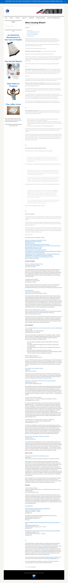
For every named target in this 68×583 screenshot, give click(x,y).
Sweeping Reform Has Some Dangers (33, 241)
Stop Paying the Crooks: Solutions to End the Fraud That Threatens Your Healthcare (43, 251)
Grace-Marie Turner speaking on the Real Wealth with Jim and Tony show (41, 515)
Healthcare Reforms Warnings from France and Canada (37, 244)
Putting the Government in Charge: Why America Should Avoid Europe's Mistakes (42, 530)
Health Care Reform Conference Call (33, 248)
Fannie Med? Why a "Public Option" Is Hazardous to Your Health (38, 255)
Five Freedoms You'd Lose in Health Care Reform (35, 249)
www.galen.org (46, 554)
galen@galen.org (54, 558)
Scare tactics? (30, 30)
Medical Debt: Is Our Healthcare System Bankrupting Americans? (39, 256)
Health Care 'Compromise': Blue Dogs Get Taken (35, 240)
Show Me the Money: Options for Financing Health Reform (37, 508)
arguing (55, 190)
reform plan (41, 110)
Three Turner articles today (32, 33)
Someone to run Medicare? (32, 34)
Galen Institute (13, 11)
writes (46, 478)
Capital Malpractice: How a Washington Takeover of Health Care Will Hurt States (42, 254)
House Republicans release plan (33, 31)
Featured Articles (30, 36)
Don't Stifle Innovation (30, 243)
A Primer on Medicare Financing (32, 258)
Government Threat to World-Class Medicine (35, 252)
